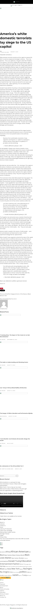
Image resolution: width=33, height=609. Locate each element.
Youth (30, 575)
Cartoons (2, 524)
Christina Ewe (5, 52)
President (6, 575)
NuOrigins (27, 568)
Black (2, 555)
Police (11, 572)
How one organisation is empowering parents (11, 490)
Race (11, 575)
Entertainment (6, 564)
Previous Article (4, 294)
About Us (2, 522)
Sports (20, 575)
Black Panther (15, 558)
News (9, 569)
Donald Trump (14, 561)
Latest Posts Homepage (6, 530)
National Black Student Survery (7, 532)
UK (27, 575)
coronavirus (4, 561)
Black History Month (18, 555)
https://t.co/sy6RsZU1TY (21, 141)
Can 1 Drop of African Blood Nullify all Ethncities (13, 387)
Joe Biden (13, 566)
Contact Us (3, 525)
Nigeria (21, 569)
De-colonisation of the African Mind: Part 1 (12, 466)
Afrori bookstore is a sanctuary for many (10, 482)
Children (26, 558)
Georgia (26, 564)
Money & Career (4, 594)
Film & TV (22, 564)
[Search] (29, 2)
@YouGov (8, 266)
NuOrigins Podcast (4, 533)
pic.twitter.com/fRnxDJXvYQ (10, 211)
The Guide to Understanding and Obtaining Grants (14, 362)
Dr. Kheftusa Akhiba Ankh (6, 468)
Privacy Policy (3, 537)
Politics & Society (4, 589)
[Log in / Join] (31, 2)
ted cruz (11, 281)
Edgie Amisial (3, 416)
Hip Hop (2, 566)
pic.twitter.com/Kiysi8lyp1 (19, 274)
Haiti (30, 564)
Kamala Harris (25, 566)
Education (26, 560)
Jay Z (10, 566)
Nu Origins (2, 339)
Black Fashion (8, 555)
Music (2, 568)
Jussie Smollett (19, 566)
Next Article (3, 299)
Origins (1, 535)
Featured (2, 54)
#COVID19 (2, 552)
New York (15, 568)
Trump (24, 575)
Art (30, 552)
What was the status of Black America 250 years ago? (13, 488)
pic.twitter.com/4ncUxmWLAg (10, 143)
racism (15, 574)
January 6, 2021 (23, 214)
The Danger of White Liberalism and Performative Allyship (16, 413)
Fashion (16, 564)
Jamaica (7, 566)
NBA (6, 569)
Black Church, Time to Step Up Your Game (10, 487)
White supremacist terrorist (20, 281)
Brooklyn (21, 558)
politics (22, 571)
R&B (9, 575)
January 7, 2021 (18, 145)
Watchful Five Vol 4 (11, 299)
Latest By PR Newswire (6, 529)
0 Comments (7, 54)
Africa (8, 551)
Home (1, 527)
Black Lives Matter (4, 281)
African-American (20, 551)
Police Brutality (16, 572)
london (30, 566)
